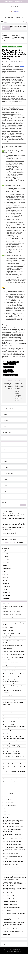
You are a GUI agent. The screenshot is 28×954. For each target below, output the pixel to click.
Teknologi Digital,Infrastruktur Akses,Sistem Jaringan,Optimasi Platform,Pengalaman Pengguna (13, 924)
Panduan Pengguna (7, 743)
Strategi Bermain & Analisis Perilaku (12, 46)
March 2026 (6, 556)
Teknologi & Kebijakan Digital (10, 904)
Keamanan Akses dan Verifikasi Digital (12, 677)
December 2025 (6, 565)
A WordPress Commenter (9, 542)
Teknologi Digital (7, 910)
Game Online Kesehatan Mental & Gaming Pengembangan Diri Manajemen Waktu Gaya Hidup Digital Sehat (13, 647)
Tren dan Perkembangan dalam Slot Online (13, 931)
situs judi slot (6, 787)
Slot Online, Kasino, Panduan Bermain (12, 844)
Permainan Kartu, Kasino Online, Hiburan (12, 761)
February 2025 (6, 586)
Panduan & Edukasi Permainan (10, 710)
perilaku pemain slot (8, 367)
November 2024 (6, 595)
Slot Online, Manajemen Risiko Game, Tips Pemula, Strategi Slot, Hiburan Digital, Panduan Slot (14, 849)
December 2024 (6, 592)
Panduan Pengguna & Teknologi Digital (12, 746)
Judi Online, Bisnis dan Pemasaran (11, 671)
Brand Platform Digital (8, 627)
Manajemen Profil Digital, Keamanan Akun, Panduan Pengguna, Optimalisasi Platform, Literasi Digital (13, 702)
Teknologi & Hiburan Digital (9, 898)
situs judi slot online (8, 793)
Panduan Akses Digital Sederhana (11, 721)
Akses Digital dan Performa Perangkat (12, 614)
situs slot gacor (6, 455)
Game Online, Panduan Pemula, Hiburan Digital (14, 654)
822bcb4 (6, 61)
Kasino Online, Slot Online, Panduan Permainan (14, 674)
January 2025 (6, 589)
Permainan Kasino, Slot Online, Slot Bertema (13, 764)
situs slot (5, 438)
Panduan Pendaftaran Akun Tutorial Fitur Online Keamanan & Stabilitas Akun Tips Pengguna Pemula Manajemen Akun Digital (14, 738)
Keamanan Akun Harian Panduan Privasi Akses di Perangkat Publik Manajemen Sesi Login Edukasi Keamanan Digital (14, 681)
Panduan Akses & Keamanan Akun (11, 716)
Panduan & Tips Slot (8, 713)
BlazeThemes (17, 951)
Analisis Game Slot (7, 620)
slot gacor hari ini (7, 814)
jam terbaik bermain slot (9, 364)
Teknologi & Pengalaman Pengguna (11, 907)
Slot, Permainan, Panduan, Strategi (11, 864)
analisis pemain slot (13, 361)
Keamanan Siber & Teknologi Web (11, 698)
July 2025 (5, 571)
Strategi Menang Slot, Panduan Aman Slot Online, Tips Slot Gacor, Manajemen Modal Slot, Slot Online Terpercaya (14, 884)
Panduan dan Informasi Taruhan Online (12, 731)
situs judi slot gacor (7, 790)
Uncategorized (6, 934)
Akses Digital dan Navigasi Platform (11, 611)
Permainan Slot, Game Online (10, 776)
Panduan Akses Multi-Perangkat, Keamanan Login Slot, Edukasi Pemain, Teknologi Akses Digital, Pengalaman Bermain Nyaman (14, 726)
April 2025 (5, 580)
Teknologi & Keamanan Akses (10, 901)
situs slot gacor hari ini (8, 473)
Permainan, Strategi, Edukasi (10, 779)
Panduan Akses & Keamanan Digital (11, 719)
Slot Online (5, 817)
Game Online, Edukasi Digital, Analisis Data (13, 651)
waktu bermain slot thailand (10, 375)
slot (4, 444)
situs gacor (5, 467)
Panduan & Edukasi (7, 707)
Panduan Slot (6, 749)
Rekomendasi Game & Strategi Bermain (12, 782)
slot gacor (5, 414)
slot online (5, 420)
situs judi (5, 784)
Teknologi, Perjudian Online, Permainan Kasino (14, 928)
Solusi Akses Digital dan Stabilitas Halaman (13, 867)
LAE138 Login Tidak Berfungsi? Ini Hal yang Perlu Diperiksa (13, 1)
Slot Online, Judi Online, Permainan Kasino (13, 838)
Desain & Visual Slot (8, 630)
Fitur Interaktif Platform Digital (10, 638)
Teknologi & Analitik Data (9, 892)
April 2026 (5, 554)
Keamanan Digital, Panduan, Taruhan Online (13, 695)
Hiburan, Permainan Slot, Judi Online (11, 668)
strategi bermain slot (8, 372)
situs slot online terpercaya (9, 805)
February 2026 (6, 559)
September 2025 (7, 568)
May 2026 (5, 551)
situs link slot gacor (7, 408)
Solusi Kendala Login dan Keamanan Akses (13, 870)
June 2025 (5, 574)
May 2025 (5, 577)
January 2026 (6, 562)
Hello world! (20, 542)
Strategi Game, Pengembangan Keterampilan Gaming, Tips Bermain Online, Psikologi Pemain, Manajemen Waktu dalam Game (14, 877)
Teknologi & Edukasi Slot (9, 895)
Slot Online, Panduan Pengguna (10, 853)
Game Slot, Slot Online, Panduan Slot (12, 662)
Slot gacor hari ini (7, 432)
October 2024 (6, 598)
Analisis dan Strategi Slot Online (10, 617)
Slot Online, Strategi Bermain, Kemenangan (13, 861)
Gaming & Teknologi (8, 665)
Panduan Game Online (8, 734)
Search (4, 502)
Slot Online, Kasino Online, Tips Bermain (12, 841)
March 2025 (6, 583)
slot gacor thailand (8, 369)
